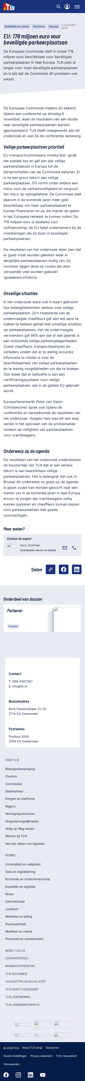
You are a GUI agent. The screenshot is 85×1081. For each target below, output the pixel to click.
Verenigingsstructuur (20, 813)
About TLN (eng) (32, 1047)
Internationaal (15, 901)
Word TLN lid (15, 950)
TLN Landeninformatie (22, 1004)
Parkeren (39, 26)
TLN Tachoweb (16, 974)
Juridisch (11, 909)
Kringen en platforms (20, 798)
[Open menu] (77, 6)
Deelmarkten (14, 791)
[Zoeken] (58, 6)
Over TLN (12, 760)
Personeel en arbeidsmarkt (24, 939)
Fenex (9, 894)
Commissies (13, 784)
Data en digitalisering (20, 871)
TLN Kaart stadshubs (21, 989)
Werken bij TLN (16, 836)
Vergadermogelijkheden (22, 821)
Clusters (11, 776)
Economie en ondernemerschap (27, 879)
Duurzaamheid (15, 924)
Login (67, 6)
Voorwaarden (11, 1064)
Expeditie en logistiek (20, 886)
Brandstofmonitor (20, 966)
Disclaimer (52, 1047)
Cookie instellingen (15, 1056)
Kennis (10, 855)
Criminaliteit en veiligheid (23, 864)
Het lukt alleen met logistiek (24, 843)
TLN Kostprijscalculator (25, 981)
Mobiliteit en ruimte (17, 26)
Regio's (10, 806)
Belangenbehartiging (20, 769)
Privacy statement (41, 1056)
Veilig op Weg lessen (19, 828)
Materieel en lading (18, 916)
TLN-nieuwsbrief (66, 1056)
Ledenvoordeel (17, 958)
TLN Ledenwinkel (18, 997)
